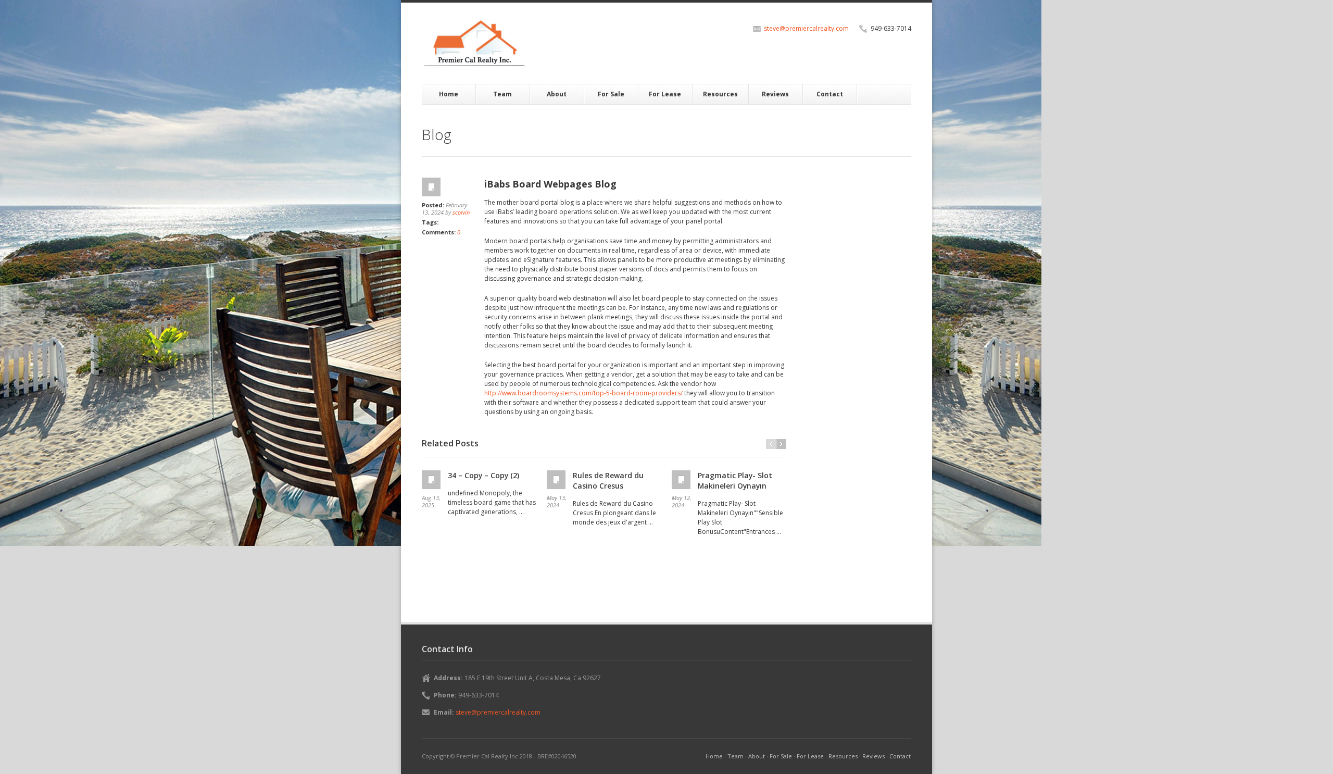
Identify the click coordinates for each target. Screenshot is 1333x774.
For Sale (611, 94)
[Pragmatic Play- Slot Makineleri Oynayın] (682, 479)
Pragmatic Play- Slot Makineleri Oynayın (735, 480)
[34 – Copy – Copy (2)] (432, 479)
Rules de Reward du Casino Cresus (608, 480)
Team (502, 94)
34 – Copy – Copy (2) (483, 475)
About (557, 94)
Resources (720, 94)
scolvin (461, 212)
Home (448, 94)
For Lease (665, 94)
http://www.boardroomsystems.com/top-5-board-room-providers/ (583, 393)
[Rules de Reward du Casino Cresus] (557, 479)
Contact (829, 94)
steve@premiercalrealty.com (806, 28)
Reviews (775, 94)
